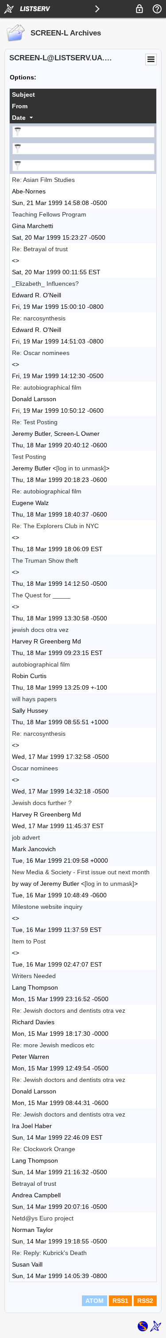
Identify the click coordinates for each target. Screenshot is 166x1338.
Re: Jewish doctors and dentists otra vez (68, 1010)
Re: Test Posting (35, 422)
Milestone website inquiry (47, 906)
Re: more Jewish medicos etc (53, 1045)
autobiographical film (41, 664)
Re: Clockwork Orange (43, 1148)
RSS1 (120, 1300)
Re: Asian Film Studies (43, 179)
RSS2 (145, 1300)
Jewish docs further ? (42, 802)
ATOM (94, 1300)
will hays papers (34, 699)
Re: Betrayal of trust (40, 249)
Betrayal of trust (34, 1183)
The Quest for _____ (41, 595)
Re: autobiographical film (46, 387)
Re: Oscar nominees (40, 352)
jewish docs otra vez (40, 629)
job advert (26, 837)
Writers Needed (34, 975)
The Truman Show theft (45, 560)
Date (19, 117)
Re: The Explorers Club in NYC (55, 525)
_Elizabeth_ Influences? (45, 283)
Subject (23, 94)
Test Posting (29, 456)
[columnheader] (83, 94)
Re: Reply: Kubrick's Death (49, 1252)
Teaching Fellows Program (49, 214)
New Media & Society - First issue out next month (81, 872)
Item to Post (29, 941)
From (19, 106)
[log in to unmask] (81, 468)
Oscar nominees (35, 768)
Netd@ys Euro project (42, 1218)
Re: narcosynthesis (39, 318)
